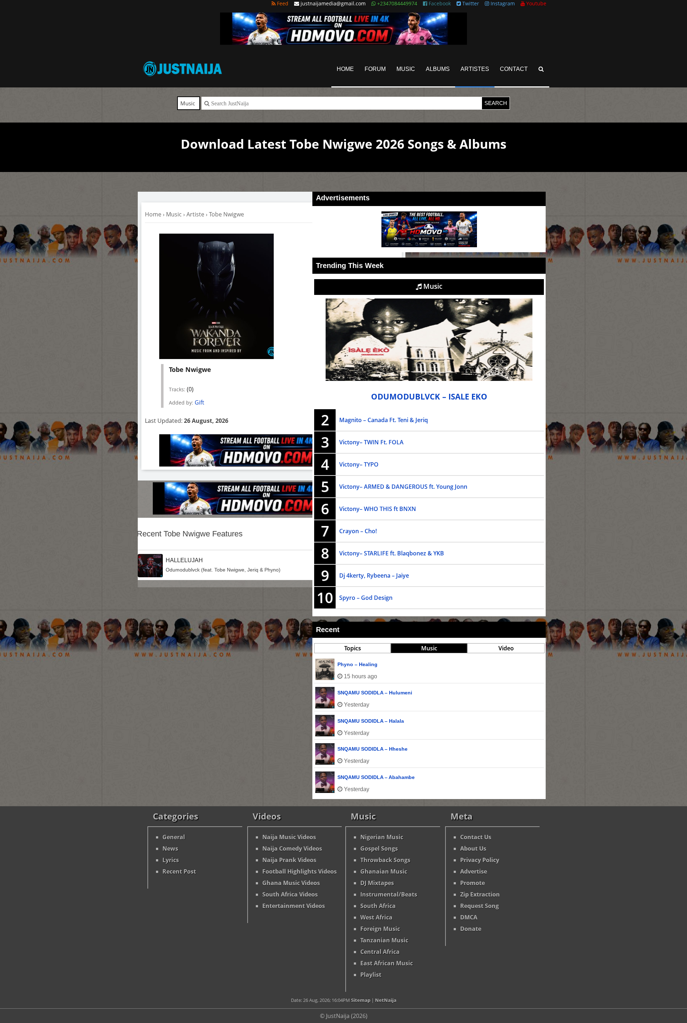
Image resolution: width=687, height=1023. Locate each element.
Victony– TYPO (359, 464)
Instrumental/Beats (388, 894)
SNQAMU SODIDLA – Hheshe (372, 749)
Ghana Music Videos (291, 883)
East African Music (386, 963)
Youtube (535, 3)
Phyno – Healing (357, 664)
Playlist (370, 975)
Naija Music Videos (289, 837)
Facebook (439, 3)
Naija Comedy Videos (292, 848)
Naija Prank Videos (289, 860)
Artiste (195, 214)
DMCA (468, 917)
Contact (514, 69)
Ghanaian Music (383, 871)
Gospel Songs (379, 848)
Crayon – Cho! (358, 531)
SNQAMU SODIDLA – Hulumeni (374, 692)
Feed (282, 3)
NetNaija (385, 1000)
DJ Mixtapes (377, 883)
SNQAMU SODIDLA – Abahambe (376, 777)
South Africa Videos (290, 894)
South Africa (378, 906)
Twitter (470, 3)
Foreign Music (380, 929)
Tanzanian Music (384, 940)
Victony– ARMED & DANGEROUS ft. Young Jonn (403, 487)
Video (506, 648)
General (173, 837)
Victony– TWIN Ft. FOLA (371, 442)
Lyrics (170, 860)
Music (405, 69)
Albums (438, 69)
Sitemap (360, 1000)
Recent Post (179, 871)
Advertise (473, 871)
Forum (375, 69)
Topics (352, 648)
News (170, 848)
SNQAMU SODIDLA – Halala (370, 721)
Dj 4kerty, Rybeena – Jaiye (374, 575)
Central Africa (380, 952)
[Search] (541, 69)
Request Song (479, 906)
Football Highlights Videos (299, 871)
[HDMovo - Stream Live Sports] (343, 43)
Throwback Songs (385, 860)
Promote (472, 883)
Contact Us (475, 837)
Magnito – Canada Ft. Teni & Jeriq (383, 420)
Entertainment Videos (293, 906)
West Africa (376, 917)
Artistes (475, 69)
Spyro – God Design (366, 598)
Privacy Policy (479, 860)
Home (345, 69)
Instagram (502, 3)
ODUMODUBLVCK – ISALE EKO (429, 396)
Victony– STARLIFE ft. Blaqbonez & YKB (391, 553)
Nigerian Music (381, 837)
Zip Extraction (480, 894)
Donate (470, 929)
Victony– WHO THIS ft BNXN (377, 509)
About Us (473, 848)
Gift (199, 402)
